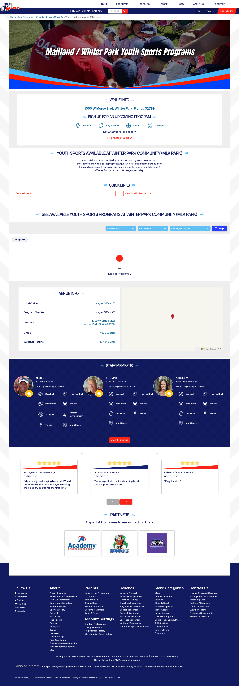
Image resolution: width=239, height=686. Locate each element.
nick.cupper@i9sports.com (50, 559)
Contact (220, 4)
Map (221, 228)
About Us (198, 4)
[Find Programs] (125, 11)
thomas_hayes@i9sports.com (121, 559)
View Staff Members (137, 193)
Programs (122, 4)
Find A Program (26, 17)
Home (104, 4)
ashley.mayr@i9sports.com (190, 559)
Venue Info (22, 193)
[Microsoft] (208, 522)
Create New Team (194, 355)
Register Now (191, 280)
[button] (200, 290)
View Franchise (119, 613)
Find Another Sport (118, 137)
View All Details (192, 290)
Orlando (40, 17)
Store (164, 4)
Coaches (144, 4)
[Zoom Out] (126, 467)
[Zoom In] (126, 463)
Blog (182, 4)
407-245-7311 (107, 515)
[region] (172, 492)
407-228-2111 (107, 506)
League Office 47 (54, 17)
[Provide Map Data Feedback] (219, 522)
